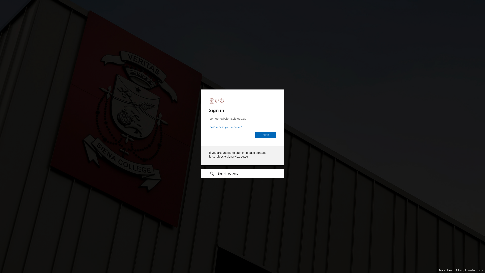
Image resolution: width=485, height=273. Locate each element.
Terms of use (445, 270)
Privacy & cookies (465, 270)
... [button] (481, 270)
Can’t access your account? (226, 127)
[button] (242, 173)
